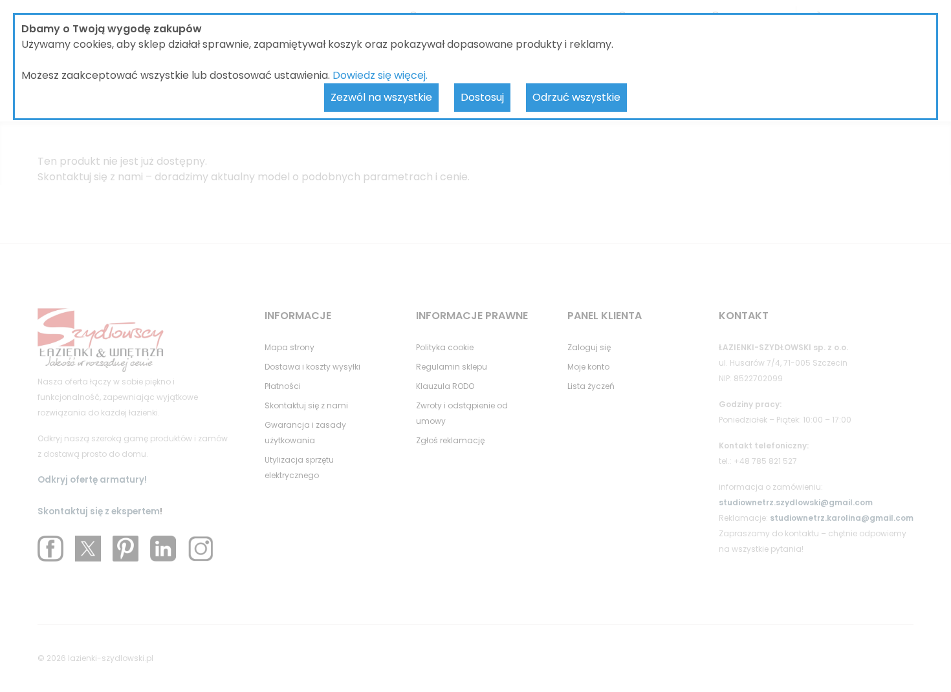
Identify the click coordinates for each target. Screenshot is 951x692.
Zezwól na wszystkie (381, 97)
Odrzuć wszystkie (576, 97)
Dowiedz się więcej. (380, 75)
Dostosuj (482, 97)
